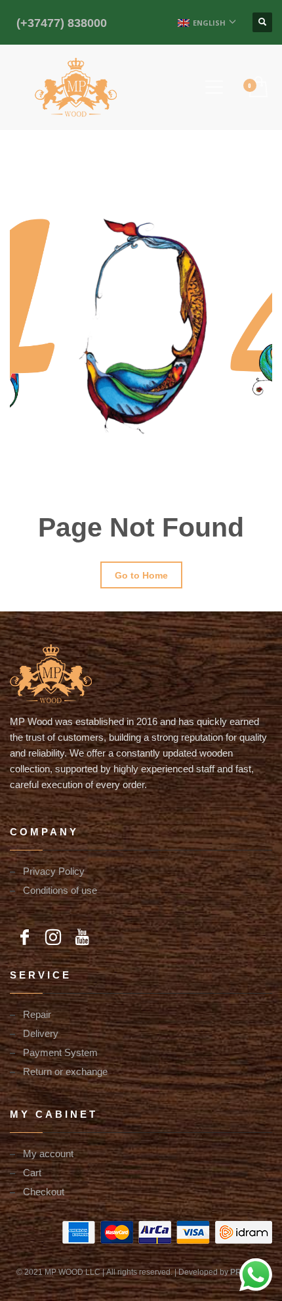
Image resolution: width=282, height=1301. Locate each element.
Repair (37, 1014)
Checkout (43, 1191)
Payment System (60, 1052)
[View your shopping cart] (257, 87)
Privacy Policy (54, 870)
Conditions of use (60, 889)
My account (48, 1153)
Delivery (40, 1033)
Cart (32, 1172)
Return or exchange (65, 1071)
